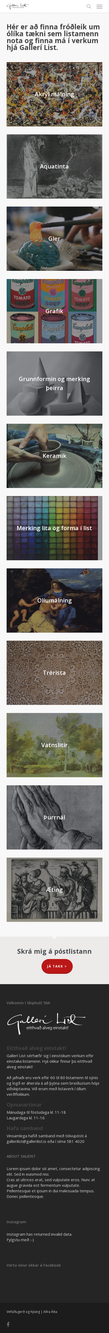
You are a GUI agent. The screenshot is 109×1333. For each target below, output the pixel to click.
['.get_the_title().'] (56, 819)
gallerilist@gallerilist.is (26, 1141)
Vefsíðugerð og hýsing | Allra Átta (32, 1311)
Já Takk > (57, 966)
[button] (99, 6)
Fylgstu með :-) (20, 1239)
